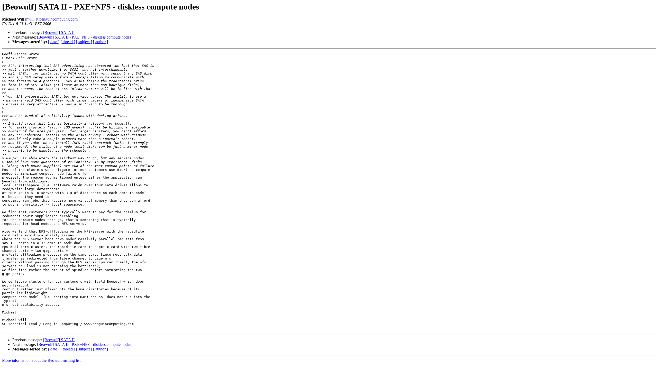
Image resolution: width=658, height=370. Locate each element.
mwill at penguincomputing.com (51, 19)
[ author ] (100, 42)
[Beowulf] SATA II (59, 32)
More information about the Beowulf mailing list (41, 360)
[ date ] (53, 42)
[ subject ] (84, 42)
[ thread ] (67, 42)
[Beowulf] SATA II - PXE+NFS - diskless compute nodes (84, 37)
